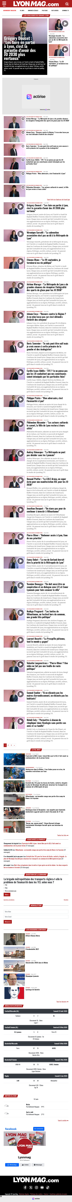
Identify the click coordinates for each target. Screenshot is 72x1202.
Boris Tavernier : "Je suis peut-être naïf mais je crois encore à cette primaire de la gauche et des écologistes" (47, 147)
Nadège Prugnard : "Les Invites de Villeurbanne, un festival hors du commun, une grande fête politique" (46, 614)
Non (6, 888)
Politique (45, 10)
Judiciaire (28, 754)
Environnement (30, 767)
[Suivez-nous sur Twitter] (30, 1189)
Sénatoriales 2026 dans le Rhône (37, 962)
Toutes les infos (62, 835)
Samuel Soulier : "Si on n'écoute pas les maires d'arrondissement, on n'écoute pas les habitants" (47, 695)
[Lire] (65, 23)
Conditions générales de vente (58, 1194)
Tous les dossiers (61, 1002)
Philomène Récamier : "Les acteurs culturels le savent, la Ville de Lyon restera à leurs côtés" (47, 188)
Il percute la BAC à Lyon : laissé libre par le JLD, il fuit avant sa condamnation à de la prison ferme (47, 757)
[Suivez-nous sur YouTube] (41, 1189)
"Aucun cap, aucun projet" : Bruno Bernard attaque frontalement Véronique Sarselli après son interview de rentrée (44, 825)
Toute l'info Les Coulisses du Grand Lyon (58, 199)
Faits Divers (54, 10)
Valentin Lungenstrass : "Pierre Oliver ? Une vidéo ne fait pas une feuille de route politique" (47, 665)
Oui (6, 885)
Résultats (66, 900)
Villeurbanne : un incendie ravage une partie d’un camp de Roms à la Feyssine (45, 797)
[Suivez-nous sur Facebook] (25, 1147)
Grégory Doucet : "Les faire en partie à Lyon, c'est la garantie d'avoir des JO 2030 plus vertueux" (20, 48)
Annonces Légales (33, 10)
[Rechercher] (66, 4)
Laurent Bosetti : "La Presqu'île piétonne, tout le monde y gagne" (46, 640)
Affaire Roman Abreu (33, 935)
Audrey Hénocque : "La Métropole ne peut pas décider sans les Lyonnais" (46, 453)
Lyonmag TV (65, 10)
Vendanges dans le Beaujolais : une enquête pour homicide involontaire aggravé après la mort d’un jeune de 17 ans (45, 810)
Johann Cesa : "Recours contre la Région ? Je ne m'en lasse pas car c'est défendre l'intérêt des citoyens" (47, 133)
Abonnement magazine (9, 10)
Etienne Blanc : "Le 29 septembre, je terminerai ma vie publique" (58, 63)
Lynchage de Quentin (33, 989)
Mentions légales (24, 1194)
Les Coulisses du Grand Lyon (56, 31)
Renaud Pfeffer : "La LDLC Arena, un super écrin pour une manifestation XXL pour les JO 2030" (47, 481)
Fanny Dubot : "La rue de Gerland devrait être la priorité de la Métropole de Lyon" (45, 561)
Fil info (22, 10)
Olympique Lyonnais (32, 976)
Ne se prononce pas (10, 891)
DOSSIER (28, 933)
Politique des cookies (36, 1194)
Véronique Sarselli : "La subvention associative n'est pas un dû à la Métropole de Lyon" (58, 38)
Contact (46, 1194)
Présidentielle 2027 (32, 949)
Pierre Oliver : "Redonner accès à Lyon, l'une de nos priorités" (47, 536)
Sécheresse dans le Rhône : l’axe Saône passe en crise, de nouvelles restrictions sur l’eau (45, 770)
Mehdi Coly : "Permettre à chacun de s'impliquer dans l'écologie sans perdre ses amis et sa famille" (46, 722)
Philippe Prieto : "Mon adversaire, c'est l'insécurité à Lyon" (46, 173)
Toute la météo (62, 1120)
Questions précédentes (9, 900)
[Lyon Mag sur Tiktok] (47, 1189)
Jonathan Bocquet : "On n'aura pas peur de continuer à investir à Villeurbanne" (46, 510)
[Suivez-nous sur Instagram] (36, 1189)
